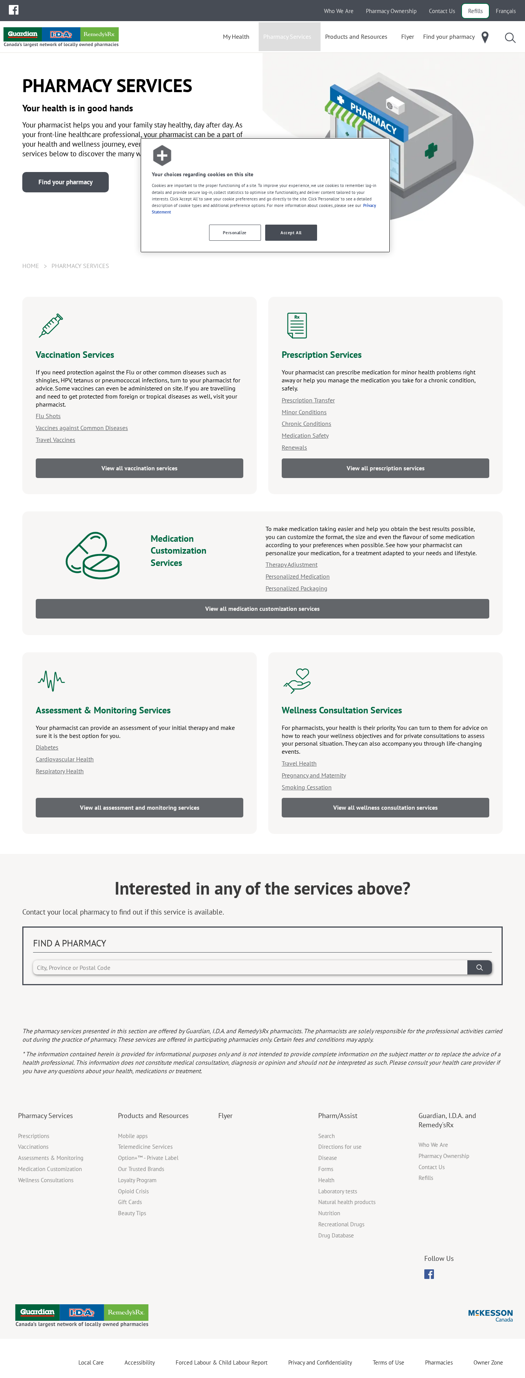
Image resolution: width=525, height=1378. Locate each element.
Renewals (294, 447)
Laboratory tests (337, 1191)
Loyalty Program (137, 1180)
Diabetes (47, 747)
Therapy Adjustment (291, 564)
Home (30, 266)
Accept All (291, 232)
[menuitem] (13, 10)
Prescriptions (33, 1136)
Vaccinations (33, 1146)
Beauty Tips (132, 1213)
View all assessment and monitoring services (139, 807)
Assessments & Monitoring (50, 1157)
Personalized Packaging (296, 588)
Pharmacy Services (45, 1115)
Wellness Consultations (45, 1180)
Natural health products (346, 1202)
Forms (325, 1169)
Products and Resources (153, 1115)
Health (326, 1180)
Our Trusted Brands (141, 1169)
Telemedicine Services (145, 1146)
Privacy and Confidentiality (320, 1362)
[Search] (479, 967)
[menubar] (13, 10)
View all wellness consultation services (385, 807)
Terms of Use (388, 1362)
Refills (475, 11)
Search (326, 1136)
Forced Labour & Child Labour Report (221, 1362)
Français (506, 11)
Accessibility (140, 1362)
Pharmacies (439, 1362)
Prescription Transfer (308, 400)
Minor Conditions (304, 412)
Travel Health (299, 763)
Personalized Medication (298, 576)
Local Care (91, 1362)
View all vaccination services (139, 468)
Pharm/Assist (337, 1115)
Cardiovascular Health (65, 759)
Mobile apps (133, 1136)
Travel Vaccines (55, 439)
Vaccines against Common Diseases (82, 428)
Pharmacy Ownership (391, 11)
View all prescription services (386, 468)
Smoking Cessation (307, 787)
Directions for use (340, 1146)
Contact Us (442, 11)
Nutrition (329, 1213)
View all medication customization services (262, 608)
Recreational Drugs (341, 1224)
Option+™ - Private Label (148, 1157)
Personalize (234, 232)
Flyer (225, 1115)
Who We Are (339, 11)
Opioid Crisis (133, 1191)
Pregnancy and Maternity (314, 775)
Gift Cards (130, 1202)
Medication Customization (50, 1169)
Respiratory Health (60, 771)
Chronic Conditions (306, 423)
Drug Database (336, 1235)
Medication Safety (305, 435)
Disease (327, 1157)
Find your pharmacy (65, 182)
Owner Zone (488, 1362)
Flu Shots (48, 416)
